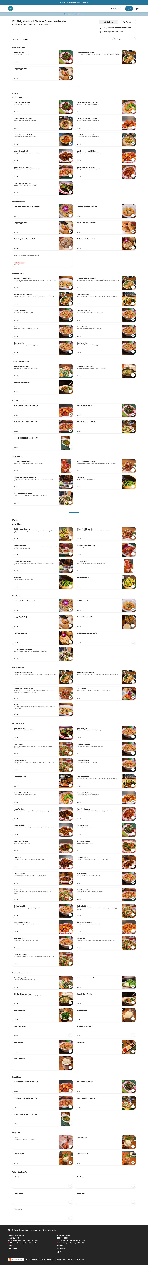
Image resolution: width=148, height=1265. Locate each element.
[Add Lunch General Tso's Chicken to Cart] (133, 111)
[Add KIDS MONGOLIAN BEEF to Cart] (133, 414)
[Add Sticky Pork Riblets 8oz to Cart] (133, 537)
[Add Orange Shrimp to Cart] (70, 882)
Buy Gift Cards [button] (116, 9)
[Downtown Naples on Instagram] (58, 1252)
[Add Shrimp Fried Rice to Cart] (133, 335)
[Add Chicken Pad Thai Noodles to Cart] (133, 61)
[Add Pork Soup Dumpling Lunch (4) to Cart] (70, 247)
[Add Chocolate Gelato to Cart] (133, 1162)
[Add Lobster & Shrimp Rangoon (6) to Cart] (70, 609)
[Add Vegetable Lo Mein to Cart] (70, 963)
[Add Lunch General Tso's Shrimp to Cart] (133, 127)
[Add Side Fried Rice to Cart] (70, 1051)
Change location (45, 24)
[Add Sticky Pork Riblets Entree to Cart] (70, 697)
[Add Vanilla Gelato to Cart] (70, 1162)
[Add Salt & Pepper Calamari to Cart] (70, 537)
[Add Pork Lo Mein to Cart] (70, 898)
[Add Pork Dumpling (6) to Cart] (70, 641)
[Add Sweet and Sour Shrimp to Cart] (133, 931)
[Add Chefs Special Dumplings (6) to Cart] (133, 641)
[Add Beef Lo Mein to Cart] (70, 753)
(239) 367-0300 (62, 1238)
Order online (12, 1249)
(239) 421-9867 (13, 1238)
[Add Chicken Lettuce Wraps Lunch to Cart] (70, 486)
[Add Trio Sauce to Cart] (133, 1051)
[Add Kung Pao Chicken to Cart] (133, 817)
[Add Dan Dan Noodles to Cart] (133, 303)
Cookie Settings (78, 1259)
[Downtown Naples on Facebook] (60, 1252)
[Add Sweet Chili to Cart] (133, 1201)
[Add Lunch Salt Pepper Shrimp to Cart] (70, 175)
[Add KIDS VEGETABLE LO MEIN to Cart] (133, 430)
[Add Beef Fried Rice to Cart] (133, 351)
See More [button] (85, 2)
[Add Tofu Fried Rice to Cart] (70, 351)
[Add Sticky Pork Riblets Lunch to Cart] (133, 470)
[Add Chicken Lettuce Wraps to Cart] (70, 570)
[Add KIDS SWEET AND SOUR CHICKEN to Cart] (70, 414)
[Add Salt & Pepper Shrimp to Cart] (133, 898)
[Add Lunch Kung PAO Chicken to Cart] (133, 175)
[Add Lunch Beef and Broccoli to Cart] (70, 192)
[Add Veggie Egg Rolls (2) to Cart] (70, 77)
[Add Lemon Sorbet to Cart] (133, 1146)
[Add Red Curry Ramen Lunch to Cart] (70, 287)
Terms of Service (31, 1259)
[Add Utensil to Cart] (70, 1185)
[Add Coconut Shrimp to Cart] (133, 570)
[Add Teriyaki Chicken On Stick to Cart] (133, 554)
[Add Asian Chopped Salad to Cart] (70, 375)
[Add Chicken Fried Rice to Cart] (133, 319)
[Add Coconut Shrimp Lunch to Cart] (70, 470)
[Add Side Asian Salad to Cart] (70, 1035)
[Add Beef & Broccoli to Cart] (70, 736)
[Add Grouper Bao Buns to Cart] (70, 554)
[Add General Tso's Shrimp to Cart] (133, 801)
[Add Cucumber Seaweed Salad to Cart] (133, 986)
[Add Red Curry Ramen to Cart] (70, 713)
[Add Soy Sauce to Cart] (133, 1185)
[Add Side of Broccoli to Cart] (70, 1018)
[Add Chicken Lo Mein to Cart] (70, 769)
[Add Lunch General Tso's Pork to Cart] (70, 143)
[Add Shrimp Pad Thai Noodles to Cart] (70, 303)
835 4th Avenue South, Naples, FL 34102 (71, 1240)
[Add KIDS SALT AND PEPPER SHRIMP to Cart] (70, 430)
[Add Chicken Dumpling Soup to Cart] (133, 375)
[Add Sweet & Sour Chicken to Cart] (70, 931)
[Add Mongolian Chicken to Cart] (70, 850)
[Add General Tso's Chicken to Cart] (70, 801)
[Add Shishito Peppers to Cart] (133, 586)
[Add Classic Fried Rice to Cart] (70, 319)
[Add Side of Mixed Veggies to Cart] (70, 391)
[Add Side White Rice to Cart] (70, 1067)
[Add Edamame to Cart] (133, 486)
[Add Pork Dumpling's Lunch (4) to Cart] (133, 247)
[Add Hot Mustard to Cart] (70, 1201)
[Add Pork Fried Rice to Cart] (70, 335)
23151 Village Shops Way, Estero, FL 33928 (23, 1240)
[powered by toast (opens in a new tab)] (16, 1259)
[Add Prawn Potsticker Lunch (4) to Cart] (133, 231)
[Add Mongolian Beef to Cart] (70, 61)
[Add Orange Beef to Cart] (70, 866)
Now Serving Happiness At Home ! (70, 2)
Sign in (137, 9)
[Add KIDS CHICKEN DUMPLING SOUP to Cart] (70, 446)
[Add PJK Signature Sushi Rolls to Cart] (70, 502)
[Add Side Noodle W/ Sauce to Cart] (133, 1035)
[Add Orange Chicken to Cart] (133, 866)
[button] (17, 39)
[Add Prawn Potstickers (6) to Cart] (133, 625)
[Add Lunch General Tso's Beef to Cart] (70, 127)
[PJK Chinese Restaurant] (10, 8)
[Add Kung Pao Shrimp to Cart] (70, 834)
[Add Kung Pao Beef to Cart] (70, 817)
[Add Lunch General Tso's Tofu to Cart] (133, 143)
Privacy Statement (46, 1259)
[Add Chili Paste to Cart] (70, 1218)
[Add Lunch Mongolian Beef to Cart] (70, 111)
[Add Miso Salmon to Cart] (133, 697)
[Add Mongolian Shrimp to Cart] (133, 850)
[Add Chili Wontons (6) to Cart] (133, 609)
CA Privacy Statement (62, 1259)
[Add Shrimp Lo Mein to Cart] (133, 914)
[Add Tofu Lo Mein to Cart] (133, 947)
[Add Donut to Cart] (70, 1146)
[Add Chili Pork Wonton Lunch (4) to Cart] (133, 215)
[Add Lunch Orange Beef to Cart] (70, 159)
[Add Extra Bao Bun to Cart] (133, 1018)
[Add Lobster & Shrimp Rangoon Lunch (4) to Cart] (70, 215)
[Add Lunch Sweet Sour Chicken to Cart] (133, 159)
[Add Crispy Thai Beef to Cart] (70, 785)
